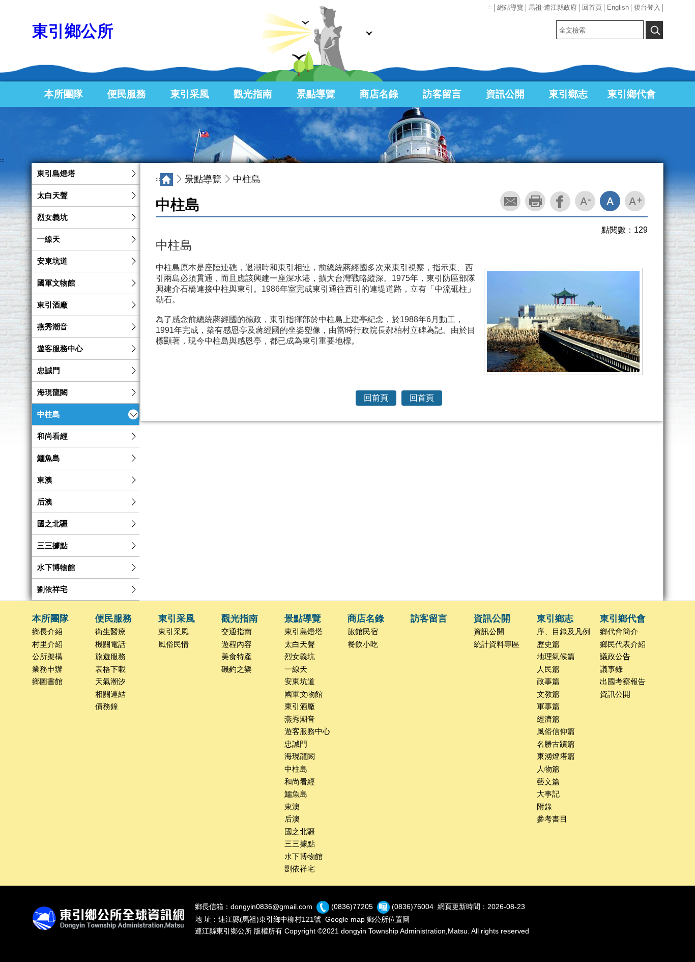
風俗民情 (173, 644)
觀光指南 (253, 94)
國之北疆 (52, 524)
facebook (560, 201)
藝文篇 (548, 782)
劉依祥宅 (52, 589)
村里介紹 (47, 644)
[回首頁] (166, 179)
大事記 (548, 794)
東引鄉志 (568, 94)
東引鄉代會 (631, 94)
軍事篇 (548, 706)
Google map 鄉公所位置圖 (367, 919)
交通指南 (236, 632)
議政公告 (615, 657)
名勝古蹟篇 (556, 744)
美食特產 (236, 657)
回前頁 (376, 397)
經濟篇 (548, 719)
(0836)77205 (352, 906)
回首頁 (592, 7)
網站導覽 (510, 7)
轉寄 (510, 201)
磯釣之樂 (236, 669)
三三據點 (52, 546)
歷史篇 (548, 644)
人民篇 (548, 669)
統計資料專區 (496, 644)
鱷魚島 (48, 458)
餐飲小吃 (362, 644)
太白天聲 (52, 195)
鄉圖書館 (47, 681)
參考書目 (552, 819)
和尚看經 (52, 436)
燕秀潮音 (52, 327)
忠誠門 (48, 370)
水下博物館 (56, 567)
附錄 (544, 807)
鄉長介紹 (47, 632)
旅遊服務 (110, 657)
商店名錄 (379, 94)
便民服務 (126, 94)
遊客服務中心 (60, 349)
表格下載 (110, 669)
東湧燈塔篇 (556, 756)
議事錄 (611, 669)
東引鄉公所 (72, 31)
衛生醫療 (110, 632)
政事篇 (548, 681)
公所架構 (47, 657)
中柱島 (48, 414)
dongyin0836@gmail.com (271, 906)
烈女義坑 (52, 217)
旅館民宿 (362, 632)
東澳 (44, 480)
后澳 (44, 502)
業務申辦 (47, 669)
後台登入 (647, 7)
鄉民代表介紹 (623, 644)
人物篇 (548, 769)
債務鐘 (106, 706)
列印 (535, 201)
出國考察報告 (623, 681)
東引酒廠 (52, 305)
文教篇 (548, 694)
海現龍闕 (52, 392)
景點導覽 (316, 94)
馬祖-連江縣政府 (553, 7)
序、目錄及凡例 (563, 632)
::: (489, 7)
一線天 (48, 239)
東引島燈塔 (56, 173)
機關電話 (110, 644)
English (618, 7)
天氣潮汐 (110, 681)
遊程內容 (236, 644)
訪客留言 (442, 94)
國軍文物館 (56, 283)
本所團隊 (63, 94)
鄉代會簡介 (619, 632)
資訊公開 (505, 94)
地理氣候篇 (556, 657)
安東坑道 (52, 261)
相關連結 (110, 694)
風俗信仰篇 (556, 731)
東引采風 (189, 94)
